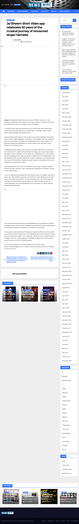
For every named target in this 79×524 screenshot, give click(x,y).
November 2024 (67, 178)
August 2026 (66, 92)
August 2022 (66, 287)
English (64, 397)
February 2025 (66, 165)
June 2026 (65, 100)
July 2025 (65, 145)
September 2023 (67, 235)
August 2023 (66, 239)
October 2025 (66, 133)
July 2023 (65, 243)
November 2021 (67, 324)
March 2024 (65, 210)
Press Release (64, 11)
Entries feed (65, 465)
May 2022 (65, 300)
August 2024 (66, 190)
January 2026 (66, 121)
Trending (64, 445)
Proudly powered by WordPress (9, 520)
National (34, 11)
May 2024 (65, 202)
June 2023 (65, 247)
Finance (64, 405)
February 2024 (66, 214)
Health (53, 11)
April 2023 (65, 255)
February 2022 (66, 312)
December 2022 (67, 271)
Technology (65, 441)
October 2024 (66, 182)
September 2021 (67, 332)
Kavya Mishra (17, 40)
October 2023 (66, 230)
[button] (77, 11)
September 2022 (67, 283)
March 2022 (65, 308)
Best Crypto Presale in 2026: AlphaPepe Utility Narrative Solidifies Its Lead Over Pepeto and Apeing (69, 53)
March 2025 (65, 161)
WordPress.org (66, 473)
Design (64, 388)
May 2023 (65, 251)
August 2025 (66, 141)
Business (11, 11)
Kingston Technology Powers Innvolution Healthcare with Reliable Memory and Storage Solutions (68, 42)
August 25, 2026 (10, 499)
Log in (64, 461)
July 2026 (65, 96)
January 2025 (66, 170)
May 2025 (65, 153)
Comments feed (66, 469)
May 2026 (65, 104)
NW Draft (65, 421)
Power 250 (65, 429)
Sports (64, 437)
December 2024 (67, 174)
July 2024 (65, 194)
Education (65, 392)
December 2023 (67, 222)
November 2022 (67, 275)
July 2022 (65, 291)
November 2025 (67, 129)
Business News (66, 380)
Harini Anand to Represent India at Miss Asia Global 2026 (69, 71)
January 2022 (66, 316)
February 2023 (66, 263)
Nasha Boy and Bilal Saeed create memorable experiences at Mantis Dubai (41, 258)
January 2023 (66, 267)
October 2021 (66, 328)
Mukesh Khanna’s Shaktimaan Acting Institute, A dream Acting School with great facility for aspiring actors (16, 259)
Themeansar (30, 520)
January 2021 (66, 356)
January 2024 (66, 218)
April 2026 (65, 109)
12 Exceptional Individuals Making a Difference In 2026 (68, 33)
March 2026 (65, 113)
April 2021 (65, 352)
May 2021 (65, 348)
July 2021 (65, 340)
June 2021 (65, 344)
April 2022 (65, 304)
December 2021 (66, 320)
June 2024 (65, 198)
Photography (66, 425)
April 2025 (65, 157)
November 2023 (67, 226)
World (64, 449)
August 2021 (65, 336)
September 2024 (67, 186)
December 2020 (67, 360)
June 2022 (65, 295)
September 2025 (67, 137)
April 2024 (65, 206)
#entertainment (27, 42)
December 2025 (67, 125)
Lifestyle (44, 11)
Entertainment (22, 11)
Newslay (23, 520)
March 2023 (65, 259)
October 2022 (66, 279)
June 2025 (65, 149)
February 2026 (66, 117)
